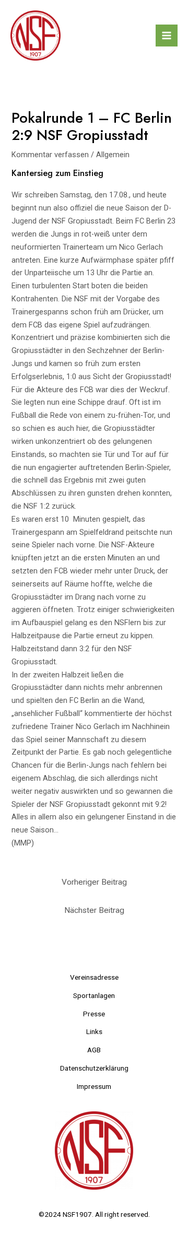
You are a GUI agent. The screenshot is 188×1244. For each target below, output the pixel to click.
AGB (94, 1050)
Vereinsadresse (94, 977)
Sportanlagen (94, 995)
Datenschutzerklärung (94, 1068)
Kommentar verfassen (50, 154)
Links (94, 1031)
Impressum (94, 1086)
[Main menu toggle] (167, 35)
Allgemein (113, 154)
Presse (94, 1014)
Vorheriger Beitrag (94, 882)
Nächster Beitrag (94, 910)
